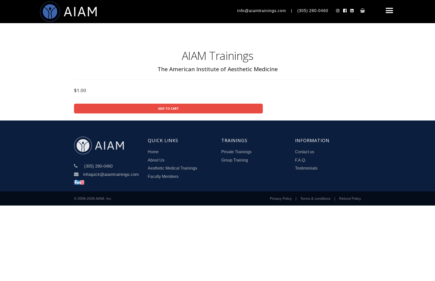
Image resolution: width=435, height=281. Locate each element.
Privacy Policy (281, 198)
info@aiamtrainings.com (261, 11)
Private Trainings (236, 152)
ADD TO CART (168, 108)
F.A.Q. (300, 160)
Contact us (304, 152)
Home (153, 152)
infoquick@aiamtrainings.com (111, 174)
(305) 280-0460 (312, 11)
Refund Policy (350, 198)
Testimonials (306, 168)
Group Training (234, 160)
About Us (156, 160)
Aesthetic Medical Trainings (172, 168)
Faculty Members (163, 176)
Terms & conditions (315, 198)
